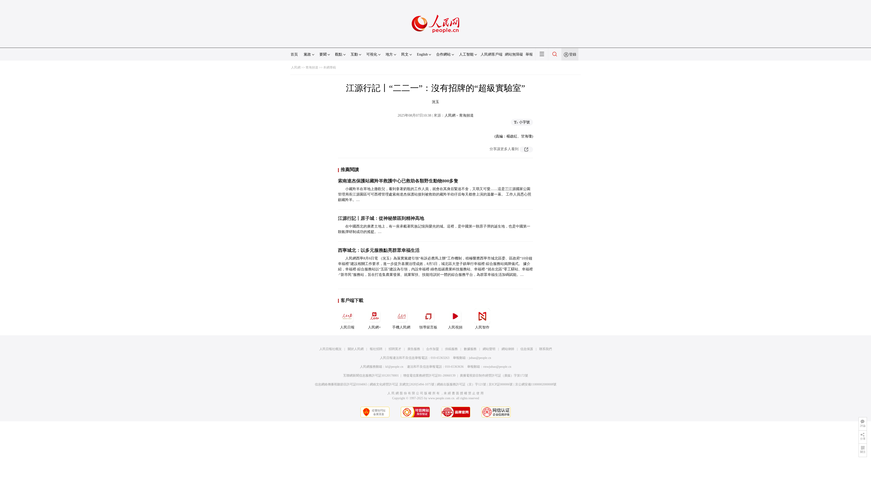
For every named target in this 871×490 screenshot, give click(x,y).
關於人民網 (356, 349)
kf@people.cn (394, 366)
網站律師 (508, 349)
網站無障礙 (514, 54)
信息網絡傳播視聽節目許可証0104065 (341, 384)
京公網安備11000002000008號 (535, 384)
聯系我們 (545, 349)
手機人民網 (401, 327)
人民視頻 (455, 327)
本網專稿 (329, 67)
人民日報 (347, 327)
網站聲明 (489, 349)
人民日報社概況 (330, 349)
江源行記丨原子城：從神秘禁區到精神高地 (381, 218)
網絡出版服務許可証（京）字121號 (461, 384)
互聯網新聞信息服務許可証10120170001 (371, 375)
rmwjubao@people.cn (497, 366)
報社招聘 (376, 349)
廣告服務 (413, 349)
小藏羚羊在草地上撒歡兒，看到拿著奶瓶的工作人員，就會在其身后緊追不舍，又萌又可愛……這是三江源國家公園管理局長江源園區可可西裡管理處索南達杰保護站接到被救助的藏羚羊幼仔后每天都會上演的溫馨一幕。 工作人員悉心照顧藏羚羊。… (434, 194)
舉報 (529, 54)
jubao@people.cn (480, 358)
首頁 (294, 54)
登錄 (572, 54)
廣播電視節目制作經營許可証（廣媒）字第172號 (494, 375)
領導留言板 (428, 327)
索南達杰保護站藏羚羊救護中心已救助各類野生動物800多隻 (398, 180)
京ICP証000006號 (501, 384)
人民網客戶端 (491, 54)
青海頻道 (312, 67)
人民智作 (482, 327)
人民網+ (374, 327)
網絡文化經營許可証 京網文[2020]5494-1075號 (402, 384)
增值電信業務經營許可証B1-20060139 (429, 375)
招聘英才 (395, 349)
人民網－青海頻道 (459, 115)
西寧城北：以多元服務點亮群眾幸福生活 (379, 250)
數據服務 (470, 349)
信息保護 (526, 349)
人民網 (296, 67)
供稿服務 (451, 349)
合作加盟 (432, 349)
